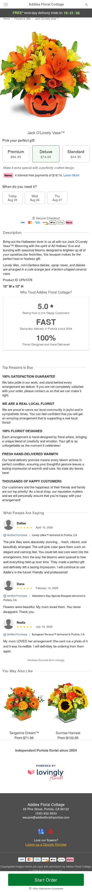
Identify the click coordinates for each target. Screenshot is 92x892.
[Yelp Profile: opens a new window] (51, 831)
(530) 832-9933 (46, 813)
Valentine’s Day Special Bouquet (51, 596)
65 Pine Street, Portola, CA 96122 (46, 809)
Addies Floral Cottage (46, 4)
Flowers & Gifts (22, 18)
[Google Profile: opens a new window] (41, 831)
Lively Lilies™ (40, 535)
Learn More (71, 175)
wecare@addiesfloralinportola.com (46, 817)
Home (6, 18)
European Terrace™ (44, 634)
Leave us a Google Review (46, 844)
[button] (83, 882)
